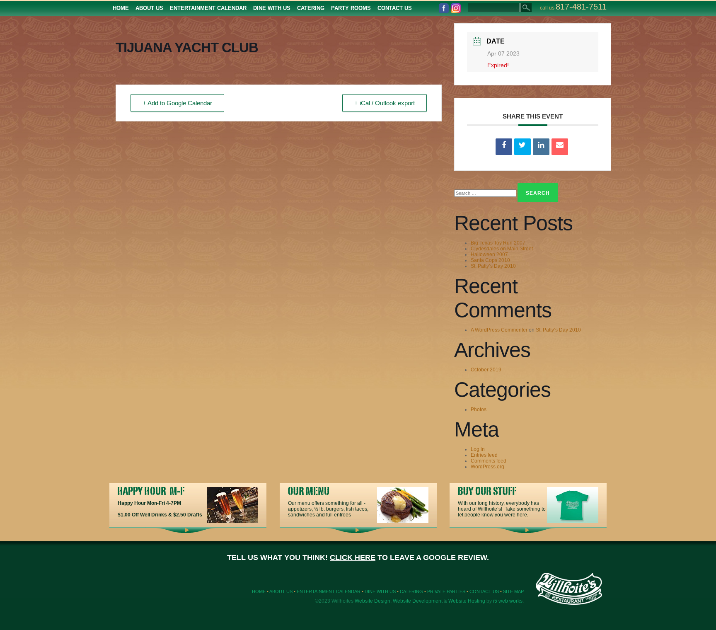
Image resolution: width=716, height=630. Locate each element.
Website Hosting (466, 601)
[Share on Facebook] (504, 146)
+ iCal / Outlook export (384, 103)
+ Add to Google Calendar (177, 103)
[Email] (560, 146)
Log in (478, 449)
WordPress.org (487, 467)
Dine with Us (380, 591)
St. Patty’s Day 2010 (493, 266)
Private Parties (446, 591)
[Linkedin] (541, 146)
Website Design (372, 601)
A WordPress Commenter (499, 330)
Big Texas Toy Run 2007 (498, 243)
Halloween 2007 (489, 254)
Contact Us (484, 591)
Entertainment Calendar (328, 591)
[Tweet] (522, 146)
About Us (281, 591)
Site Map (513, 591)
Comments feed (488, 461)
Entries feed (484, 455)
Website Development (418, 601)
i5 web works (507, 601)
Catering (411, 591)
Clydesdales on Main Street (502, 249)
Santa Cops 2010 (490, 260)
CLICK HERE (352, 557)
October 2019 (486, 370)
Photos (478, 409)
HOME (259, 591)
